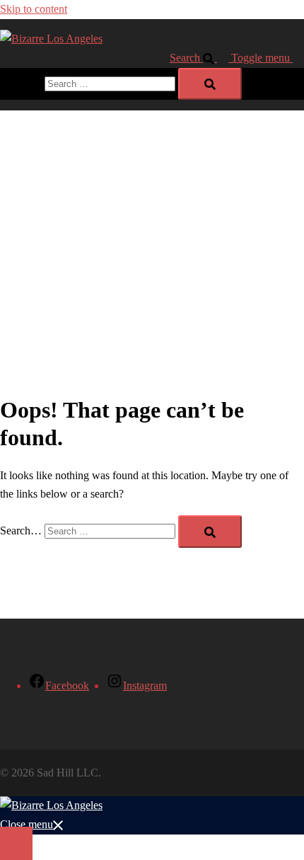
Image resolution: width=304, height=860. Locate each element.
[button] (200, 58)
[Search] (210, 84)
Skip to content (33, 9)
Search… (21, 83)
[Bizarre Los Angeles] (51, 39)
